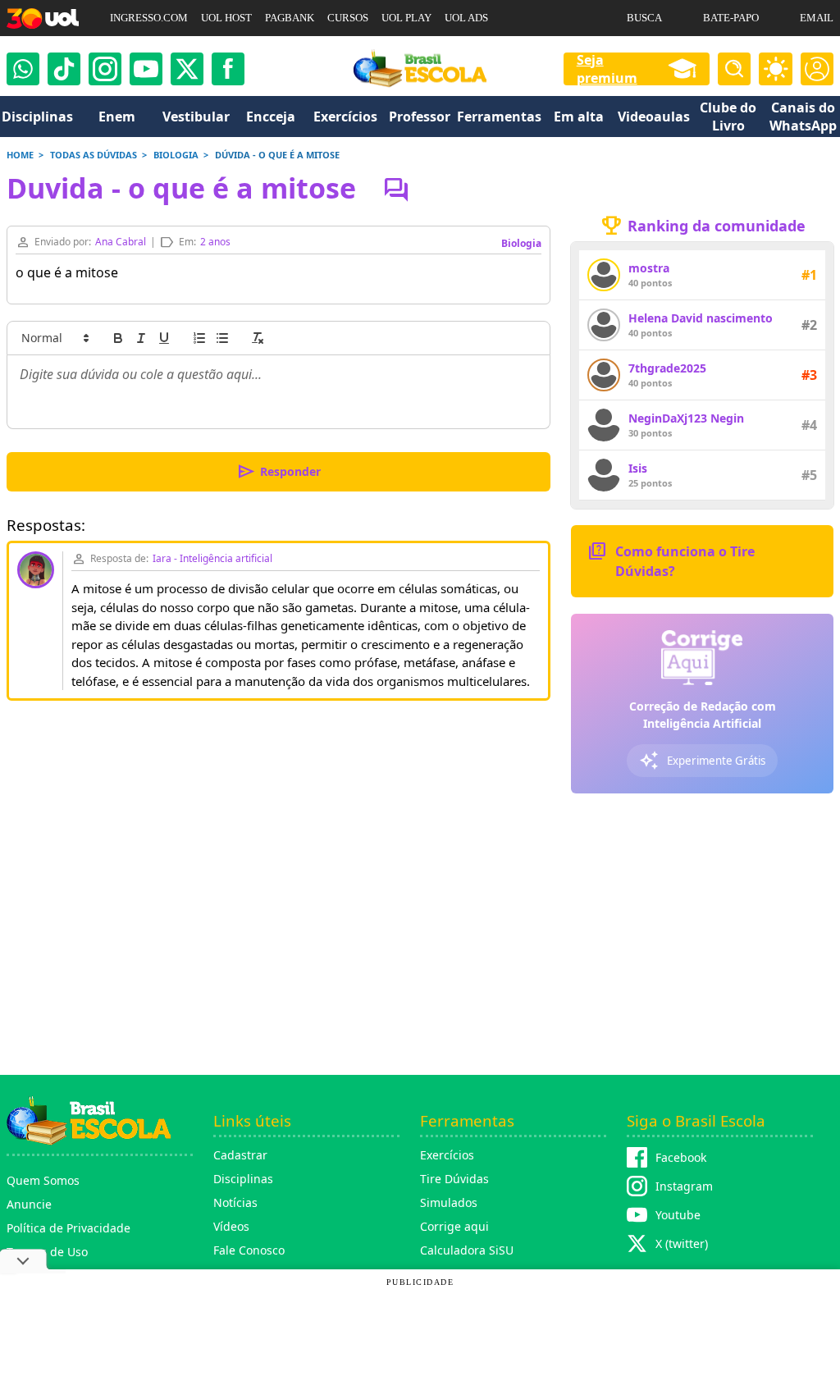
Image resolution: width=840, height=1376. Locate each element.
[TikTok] (64, 69)
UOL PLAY (406, 17)
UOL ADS (466, 17)
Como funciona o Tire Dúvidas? (671, 560)
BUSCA (644, 17)
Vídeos (231, 1226)
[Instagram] (105, 69)
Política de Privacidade (68, 1228)
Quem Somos (43, 1180)
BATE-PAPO (731, 17)
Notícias (235, 1202)
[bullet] (222, 338)
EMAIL (816, 17)
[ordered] (199, 338)
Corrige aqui (454, 1226)
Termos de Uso (47, 1251)
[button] (54, 338)
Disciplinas (243, 1178)
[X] (187, 69)
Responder (278, 471)
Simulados (448, 1202)
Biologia (521, 243)
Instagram (684, 1186)
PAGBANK (289, 17)
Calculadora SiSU (467, 1250)
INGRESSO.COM (149, 17)
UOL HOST (226, 17)
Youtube (678, 1215)
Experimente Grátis (702, 760)
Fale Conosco (249, 1250)
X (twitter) (681, 1243)
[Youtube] (146, 69)
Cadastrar (240, 1155)
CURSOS (347, 17)
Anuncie (29, 1204)
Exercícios (447, 1155)
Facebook (680, 1157)
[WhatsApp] (23, 69)
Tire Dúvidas (454, 1178)
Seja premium (607, 69)
